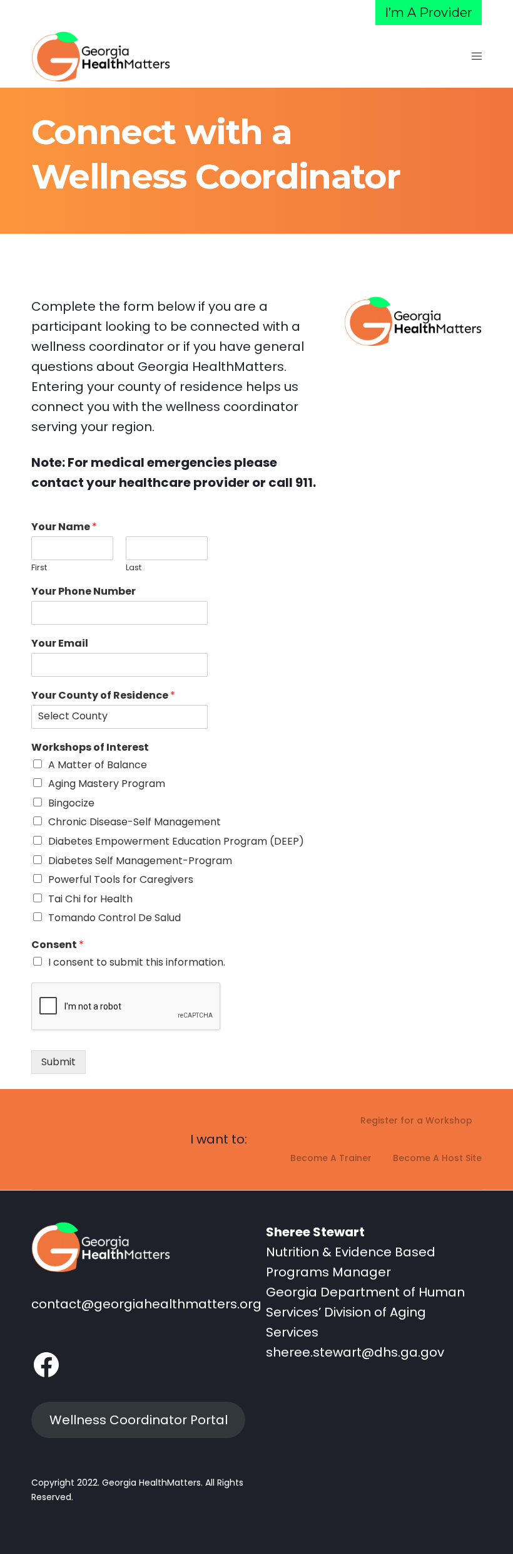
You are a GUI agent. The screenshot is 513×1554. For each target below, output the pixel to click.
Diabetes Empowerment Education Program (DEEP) (176, 841)
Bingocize (71, 803)
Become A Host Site (437, 1158)
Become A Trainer (331, 1158)
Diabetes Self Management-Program (140, 860)
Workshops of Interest (90, 747)
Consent (57, 945)
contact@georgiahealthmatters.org (146, 1304)
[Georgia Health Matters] (100, 56)
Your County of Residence (103, 695)
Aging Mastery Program (106, 783)
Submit (58, 1062)
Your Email (59, 643)
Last (133, 568)
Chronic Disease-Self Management (134, 822)
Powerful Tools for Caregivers (120, 879)
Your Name (64, 527)
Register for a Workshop (416, 1120)
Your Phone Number (83, 591)
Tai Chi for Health (90, 899)
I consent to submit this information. (136, 962)
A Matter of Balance (97, 765)
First (39, 568)
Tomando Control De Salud (114, 917)
